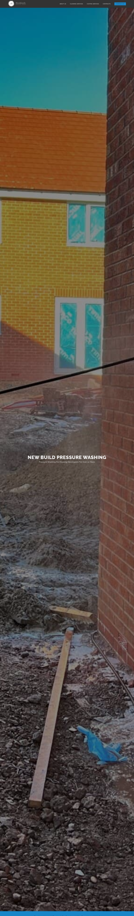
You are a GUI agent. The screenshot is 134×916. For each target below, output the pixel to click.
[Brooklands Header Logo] (17, 1)
